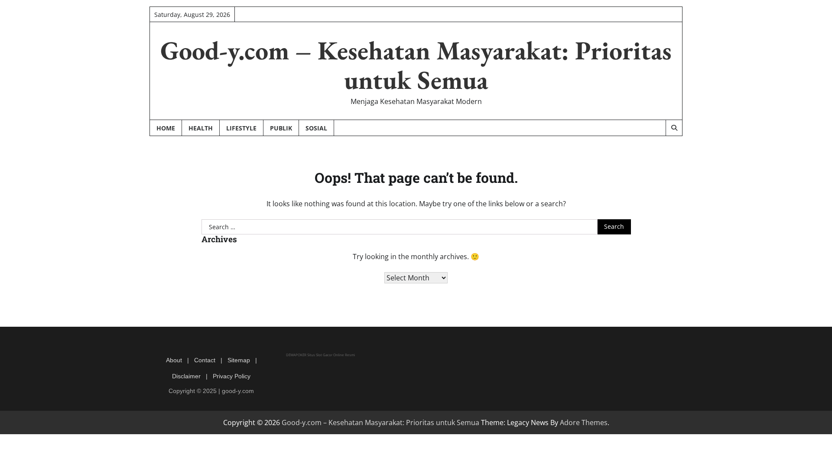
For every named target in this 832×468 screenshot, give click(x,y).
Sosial (316, 128)
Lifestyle (241, 128)
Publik (281, 128)
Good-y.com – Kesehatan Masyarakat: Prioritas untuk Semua (416, 65)
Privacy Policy (231, 376)
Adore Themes (584, 422)
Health (200, 128)
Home (165, 128)
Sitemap (239, 360)
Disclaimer (186, 376)
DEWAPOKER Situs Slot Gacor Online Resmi (320, 354)
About (174, 360)
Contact (204, 360)
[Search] (674, 128)
